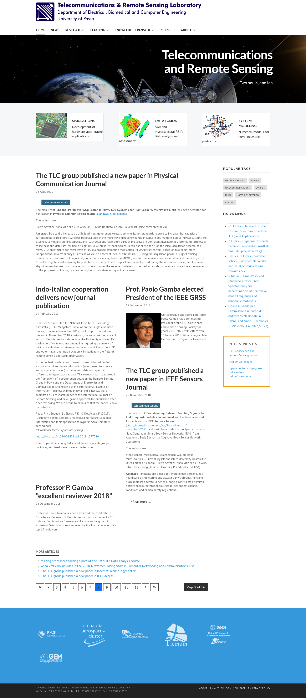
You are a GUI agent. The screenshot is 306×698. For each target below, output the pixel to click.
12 (136, 587)
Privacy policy (261, 688)
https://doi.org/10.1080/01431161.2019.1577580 (67, 436)
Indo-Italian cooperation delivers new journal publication (72, 297)
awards (260, 187)
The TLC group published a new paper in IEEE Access (77, 576)
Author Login (222, 688)
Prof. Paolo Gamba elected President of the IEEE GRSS (166, 293)
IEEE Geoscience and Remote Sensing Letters (243, 353)
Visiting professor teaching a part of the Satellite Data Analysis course (90, 561)
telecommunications (56, 202)
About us (205, 688)
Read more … (141, 501)
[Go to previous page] (48, 587)
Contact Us (242, 688)
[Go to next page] (145, 587)
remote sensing (235, 180)
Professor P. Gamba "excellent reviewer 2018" (74, 491)
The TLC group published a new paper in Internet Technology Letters (89, 571)
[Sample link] (51, 634)
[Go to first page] (40, 587)
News (55, 30)
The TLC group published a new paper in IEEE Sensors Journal (165, 378)
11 (126, 587)
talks (228, 195)
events (255, 180)
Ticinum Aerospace (241, 362)
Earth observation (248, 195)
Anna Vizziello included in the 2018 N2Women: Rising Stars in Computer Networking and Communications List (117, 566)
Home (40, 30)
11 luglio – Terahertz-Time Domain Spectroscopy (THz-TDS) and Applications (247, 231)
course (229, 202)
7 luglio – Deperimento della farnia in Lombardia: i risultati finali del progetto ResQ (248, 246)
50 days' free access (112, 214)
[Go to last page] (154, 587)
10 (116, 587)
